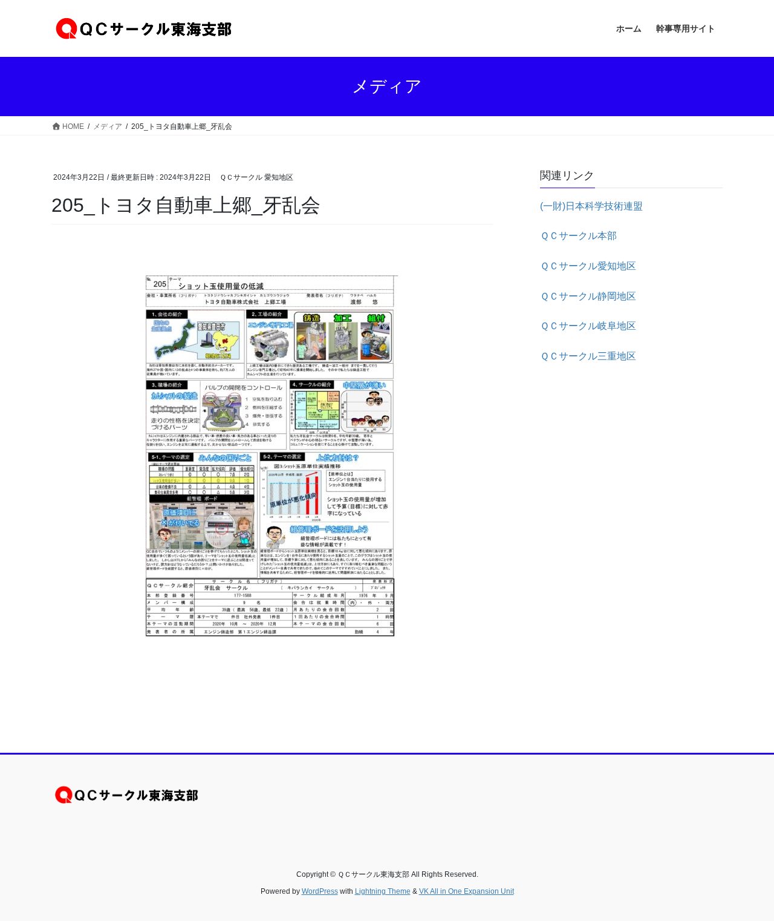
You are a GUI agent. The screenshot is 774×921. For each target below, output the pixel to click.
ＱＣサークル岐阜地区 (588, 326)
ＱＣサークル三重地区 (588, 356)
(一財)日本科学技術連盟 (591, 206)
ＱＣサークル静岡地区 (588, 296)
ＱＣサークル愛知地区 (588, 266)
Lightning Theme (383, 891)
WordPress (320, 891)
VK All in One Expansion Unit (466, 891)
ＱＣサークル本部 (578, 236)
